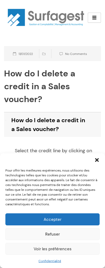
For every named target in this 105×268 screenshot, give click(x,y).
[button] (97, 160)
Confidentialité (49, 261)
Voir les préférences (53, 249)
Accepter (52, 219)
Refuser (52, 234)
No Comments (76, 54)
